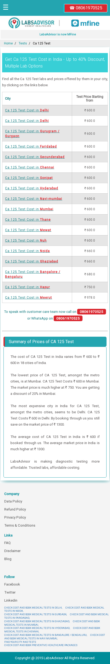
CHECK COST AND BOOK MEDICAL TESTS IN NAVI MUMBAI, (54, 636)
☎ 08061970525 (85, 7)
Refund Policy (15, 509)
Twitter (9, 592)
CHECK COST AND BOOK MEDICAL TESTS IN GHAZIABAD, (37, 621)
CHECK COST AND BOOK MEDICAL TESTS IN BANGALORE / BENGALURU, (45, 634)
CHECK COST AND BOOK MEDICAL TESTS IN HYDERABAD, (37, 628)
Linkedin (10, 600)
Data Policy (13, 501)
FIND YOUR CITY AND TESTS (20, 641)
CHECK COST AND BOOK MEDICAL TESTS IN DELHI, (33, 607)
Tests (23, 43)
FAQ (7, 543)
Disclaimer (12, 551)
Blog (7, 559)
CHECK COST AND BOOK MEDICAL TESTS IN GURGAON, (35, 614)
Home (8, 43)
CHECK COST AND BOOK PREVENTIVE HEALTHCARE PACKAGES (40, 645)
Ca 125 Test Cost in (27, 110)
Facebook (12, 584)
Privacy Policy (15, 517)
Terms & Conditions (19, 525)
